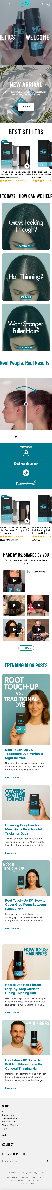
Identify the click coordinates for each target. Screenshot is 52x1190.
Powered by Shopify (35, 1173)
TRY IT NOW (26, 106)
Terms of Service (10, 1125)
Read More (10, 777)
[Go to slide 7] (33, 437)
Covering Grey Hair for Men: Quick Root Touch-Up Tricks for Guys (25, 829)
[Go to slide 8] (36, 437)
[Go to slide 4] (24, 437)
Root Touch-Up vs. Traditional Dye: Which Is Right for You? (24, 754)
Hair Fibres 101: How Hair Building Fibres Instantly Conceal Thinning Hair (24, 1064)
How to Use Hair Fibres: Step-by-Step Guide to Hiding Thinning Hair (23, 989)
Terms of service (39, 1177)
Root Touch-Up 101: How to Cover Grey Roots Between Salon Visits (25, 905)
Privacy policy (25, 1177)
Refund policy (11, 1177)
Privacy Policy (9, 1115)
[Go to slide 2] (19, 437)
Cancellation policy (26, 1183)
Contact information (33, 1180)
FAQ (4, 1111)
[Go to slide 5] (27, 437)
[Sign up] (47, 1161)
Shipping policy (17, 1180)
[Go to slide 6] (30, 437)
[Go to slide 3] (22, 437)
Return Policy (8, 1121)
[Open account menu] (42, 4)
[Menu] (3, 4)
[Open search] (9, 4)
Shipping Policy (9, 1118)
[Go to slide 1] (16, 437)
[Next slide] (46, 162)
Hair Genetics (20, 1173)
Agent (5, 1128)
